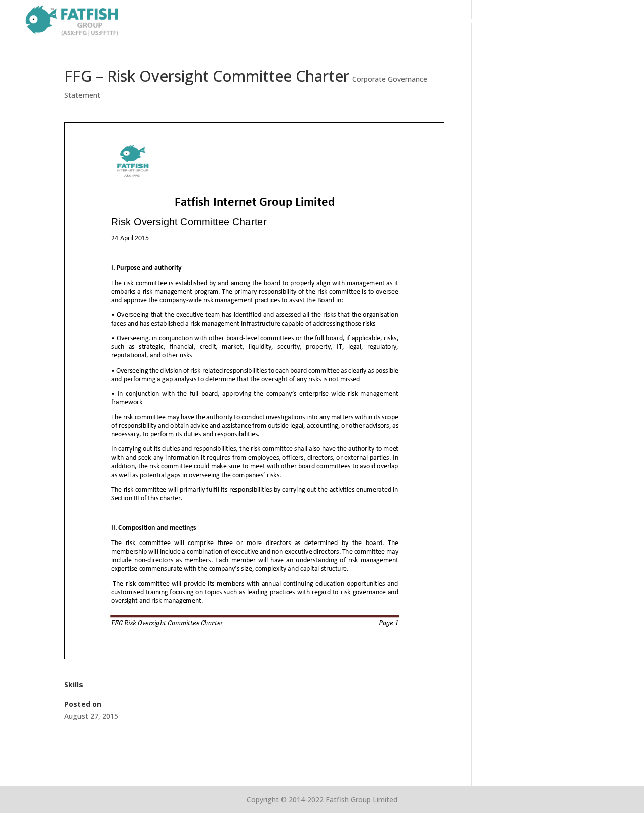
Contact (612, 21)
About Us (432, 21)
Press (572, 21)
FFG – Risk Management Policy (119, 755)
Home (388, 21)
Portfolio (480, 21)
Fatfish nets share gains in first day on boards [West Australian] (336, 755)
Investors (529, 21)
